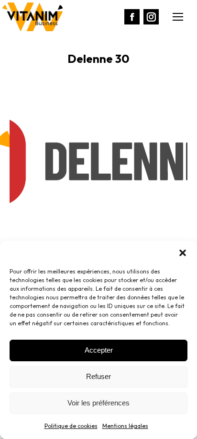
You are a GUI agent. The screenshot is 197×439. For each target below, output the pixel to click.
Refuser (98, 376)
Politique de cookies (71, 425)
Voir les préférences (98, 403)
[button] (182, 253)
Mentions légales (125, 425)
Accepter (99, 350)
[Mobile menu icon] (177, 16)
